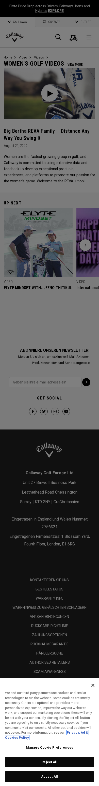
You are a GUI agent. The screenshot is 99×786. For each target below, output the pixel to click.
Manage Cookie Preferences (49, 747)
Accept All (49, 776)
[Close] (92, 685)
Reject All (49, 762)
